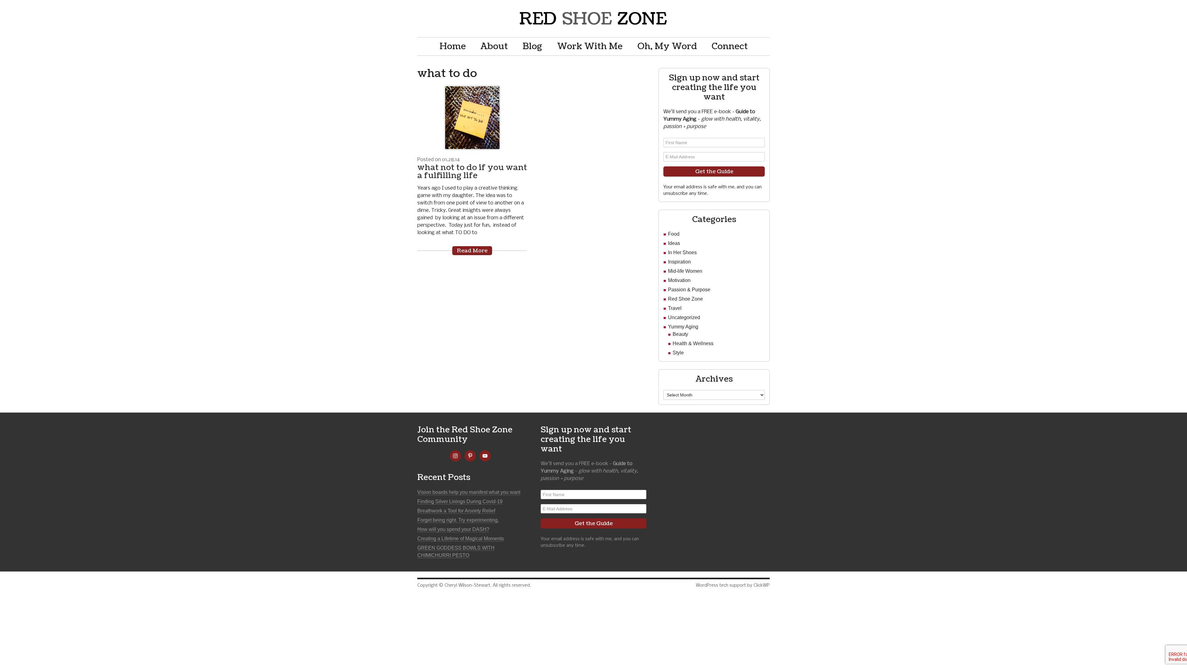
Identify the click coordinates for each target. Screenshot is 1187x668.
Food (673, 234)
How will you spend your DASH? (453, 529)
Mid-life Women (685, 271)
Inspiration (679, 261)
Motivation (679, 280)
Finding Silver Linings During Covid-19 (460, 501)
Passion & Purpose (689, 289)
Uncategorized (684, 317)
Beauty (680, 334)
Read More (472, 250)
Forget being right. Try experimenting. (458, 520)
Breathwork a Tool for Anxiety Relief (456, 510)
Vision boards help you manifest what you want (468, 492)
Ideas (674, 243)
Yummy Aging (683, 326)
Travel (675, 308)
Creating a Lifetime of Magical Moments (460, 538)
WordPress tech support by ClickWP (733, 585)
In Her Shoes (682, 252)
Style (678, 352)
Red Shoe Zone (593, 18)
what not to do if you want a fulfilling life (472, 171)
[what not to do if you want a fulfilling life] (472, 117)
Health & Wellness (693, 343)
